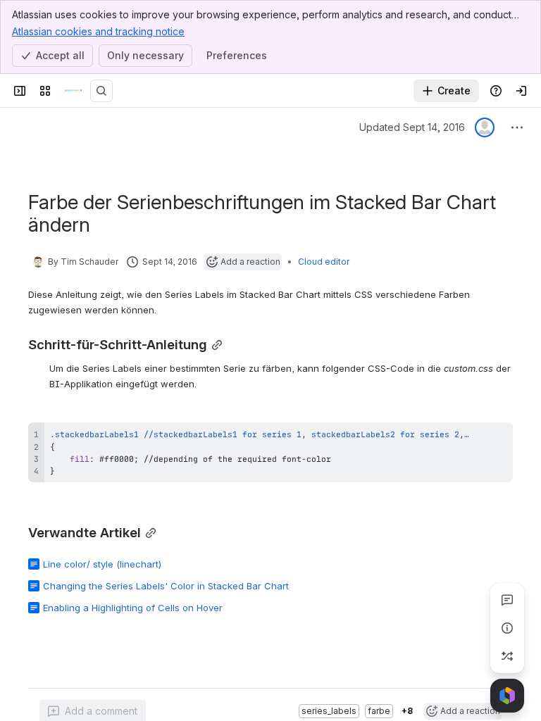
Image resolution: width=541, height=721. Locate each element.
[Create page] (507, 656)
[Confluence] (73, 91)
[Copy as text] (496, 438)
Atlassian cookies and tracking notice (98, 31)
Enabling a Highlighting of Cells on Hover (133, 607)
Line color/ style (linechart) (102, 564)
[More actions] (517, 127)
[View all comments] (507, 600)
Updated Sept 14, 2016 (412, 127)
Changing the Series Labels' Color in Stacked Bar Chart (166, 585)
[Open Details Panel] (507, 628)
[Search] (101, 91)
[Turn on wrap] (470, 438)
